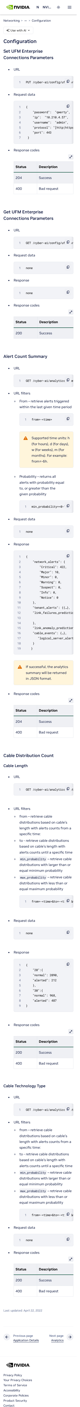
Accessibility (11, 1390)
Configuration (41, 20)
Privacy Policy (12, 1375)
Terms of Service (15, 1385)
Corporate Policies (16, 1395)
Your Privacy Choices (17, 1380)
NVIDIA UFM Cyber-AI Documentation (47, 7)
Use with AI (18, 30)
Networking (37, 7)
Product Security (15, 1401)
